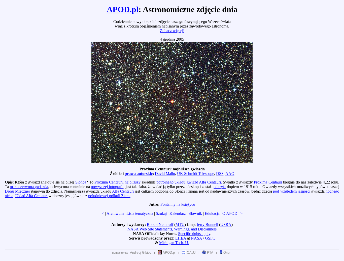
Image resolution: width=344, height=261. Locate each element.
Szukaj (161, 213)
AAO (229, 173)
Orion (226, 252)
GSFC (210, 238)
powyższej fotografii (107, 187)
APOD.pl (123, 9)
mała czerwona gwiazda (29, 187)
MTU (180, 224)
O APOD (229, 213)
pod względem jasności (291, 191)
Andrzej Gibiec (140, 252)
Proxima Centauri (108, 182)
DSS (220, 173)
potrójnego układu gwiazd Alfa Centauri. (189, 182)
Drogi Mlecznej (17, 191)
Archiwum (115, 213)
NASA (196, 238)
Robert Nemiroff (160, 224)
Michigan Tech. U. (174, 243)
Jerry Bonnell (207, 224)
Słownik (195, 213)
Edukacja (212, 213)
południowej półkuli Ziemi (109, 196)
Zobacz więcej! (172, 31)
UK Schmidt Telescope (195, 173)
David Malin (165, 173)
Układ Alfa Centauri (31, 196)
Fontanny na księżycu (177, 204)
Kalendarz (177, 213)
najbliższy (133, 182)
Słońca (80, 182)
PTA (209, 252)
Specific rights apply (194, 233)
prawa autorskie (139, 173)
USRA (225, 224)
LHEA (180, 238)
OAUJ (191, 252)
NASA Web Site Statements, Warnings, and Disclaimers (172, 229)
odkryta (220, 187)
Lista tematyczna (139, 213)
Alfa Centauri (123, 191)
